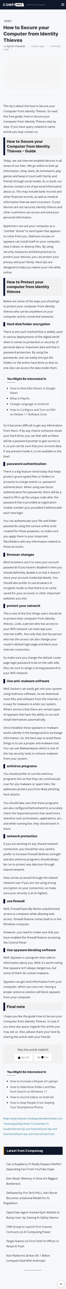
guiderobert (42, 1118)
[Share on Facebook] (31, 99)
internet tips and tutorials (26, 1129)
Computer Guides (26, 1118)
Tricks (51, 1134)
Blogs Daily (9, 1118)
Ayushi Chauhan (16, 46)
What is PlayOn (20, 398)
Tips (45, 1134)
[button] (61, 1284)
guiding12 (19, 1123)
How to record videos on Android (31, 1097)
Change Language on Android (29, 404)
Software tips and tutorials (28, 1134)
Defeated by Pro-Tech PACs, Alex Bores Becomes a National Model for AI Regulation (30, 1198)
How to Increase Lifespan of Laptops (34, 1081)
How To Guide (32, 1123)
